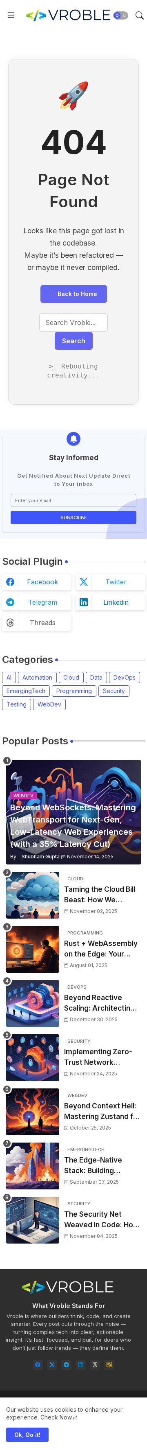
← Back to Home (73, 293)
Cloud (71, 677)
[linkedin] (81, 1365)
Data (96, 677)
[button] (120, 15)
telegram (42, 602)
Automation (37, 677)
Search (73, 341)
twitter (116, 582)
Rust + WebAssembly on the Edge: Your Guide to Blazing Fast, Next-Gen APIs (101, 949)
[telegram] (66, 1365)
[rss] (109, 1365)
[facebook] (38, 1365)
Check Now (56, 1417)
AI (9, 677)
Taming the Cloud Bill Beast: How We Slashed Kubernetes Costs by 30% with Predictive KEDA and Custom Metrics (99, 895)
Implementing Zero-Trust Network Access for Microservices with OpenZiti (98, 1058)
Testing (17, 704)
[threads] (95, 1365)
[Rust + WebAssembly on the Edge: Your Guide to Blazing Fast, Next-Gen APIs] (32, 949)
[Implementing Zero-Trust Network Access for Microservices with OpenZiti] (32, 1057)
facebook (42, 582)
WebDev (49, 704)
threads (43, 623)
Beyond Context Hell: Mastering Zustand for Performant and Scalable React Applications (102, 1112)
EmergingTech (26, 690)
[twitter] (52, 1365)
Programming (74, 690)
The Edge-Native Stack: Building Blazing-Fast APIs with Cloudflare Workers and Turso (102, 1166)
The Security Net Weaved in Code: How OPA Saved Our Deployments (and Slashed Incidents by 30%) (101, 1220)
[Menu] (11, 15)
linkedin (116, 602)
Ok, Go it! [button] (27, 1434)
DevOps (125, 677)
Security (114, 690)
